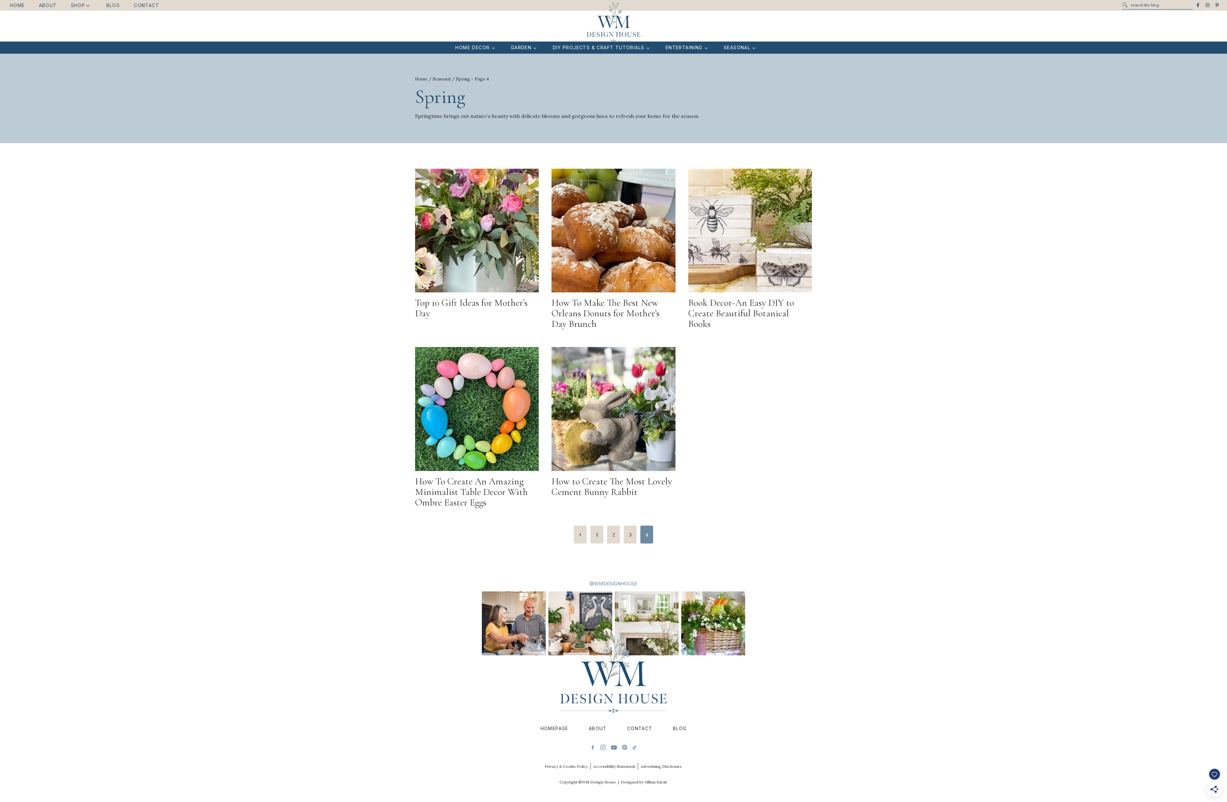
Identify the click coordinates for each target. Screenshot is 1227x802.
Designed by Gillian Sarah (644, 782)
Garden (521, 47)
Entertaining (684, 47)
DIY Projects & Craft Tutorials (598, 47)
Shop (78, 5)
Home (17, 5)
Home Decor (472, 47)
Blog (113, 5)
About (48, 5)
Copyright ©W (572, 782)
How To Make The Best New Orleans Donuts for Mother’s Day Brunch (606, 313)
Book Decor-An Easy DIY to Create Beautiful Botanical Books (741, 313)
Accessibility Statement (614, 766)
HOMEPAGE (554, 728)
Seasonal (737, 47)
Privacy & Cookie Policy (566, 766)
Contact (146, 5)
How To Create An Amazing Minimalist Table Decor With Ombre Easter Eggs (471, 491)
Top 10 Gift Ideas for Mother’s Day (471, 308)
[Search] (1125, 5)
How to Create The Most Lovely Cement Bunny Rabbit (612, 486)
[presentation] (477, 230)
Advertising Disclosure (661, 766)
